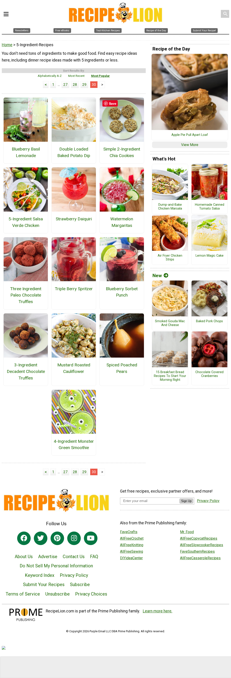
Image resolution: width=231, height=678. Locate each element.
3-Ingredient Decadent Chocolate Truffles (26, 371)
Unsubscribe (57, 594)
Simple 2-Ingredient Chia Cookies (121, 152)
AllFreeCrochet (131, 538)
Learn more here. (157, 611)
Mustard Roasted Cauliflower (73, 368)
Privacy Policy (74, 575)
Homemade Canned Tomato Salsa (209, 206)
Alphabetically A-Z (50, 76)
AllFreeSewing (131, 551)
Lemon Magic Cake (210, 256)
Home (7, 45)
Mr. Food (187, 532)
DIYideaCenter (131, 558)
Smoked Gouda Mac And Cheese (170, 323)
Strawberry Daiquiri (74, 218)
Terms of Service (23, 594)
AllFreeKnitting (131, 545)
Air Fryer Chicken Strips (170, 257)
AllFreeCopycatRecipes (198, 538)
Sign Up (186, 501)
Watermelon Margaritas (121, 222)
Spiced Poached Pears (121, 368)
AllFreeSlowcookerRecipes (201, 545)
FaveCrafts (128, 532)
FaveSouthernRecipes (197, 551)
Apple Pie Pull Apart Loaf (189, 135)
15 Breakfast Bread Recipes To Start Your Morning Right (170, 375)
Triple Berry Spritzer (74, 288)
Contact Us (74, 556)
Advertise (47, 556)
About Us (24, 556)
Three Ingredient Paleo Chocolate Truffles (25, 295)
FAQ (94, 556)
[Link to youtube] (90, 538)
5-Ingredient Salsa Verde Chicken (26, 222)
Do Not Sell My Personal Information (56, 565)
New (157, 275)
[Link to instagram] (74, 538)
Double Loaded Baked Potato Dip (73, 152)
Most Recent (76, 76)
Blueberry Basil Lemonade (26, 152)
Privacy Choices (91, 594)
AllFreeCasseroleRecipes (200, 558)
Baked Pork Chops (209, 321)
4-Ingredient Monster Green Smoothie (74, 444)
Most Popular (100, 76)
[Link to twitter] (40, 538)
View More (189, 145)
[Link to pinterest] (57, 538)
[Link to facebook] (24, 538)
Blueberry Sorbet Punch (122, 292)
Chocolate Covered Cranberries (209, 374)
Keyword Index (39, 575)
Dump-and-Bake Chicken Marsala (170, 206)
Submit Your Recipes (44, 584)
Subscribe (80, 584)
